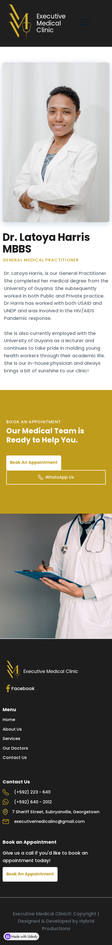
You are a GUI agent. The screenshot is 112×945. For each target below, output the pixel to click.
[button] (85, 22)
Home (9, 720)
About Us (12, 729)
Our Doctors (15, 748)
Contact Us (15, 758)
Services (11, 739)
